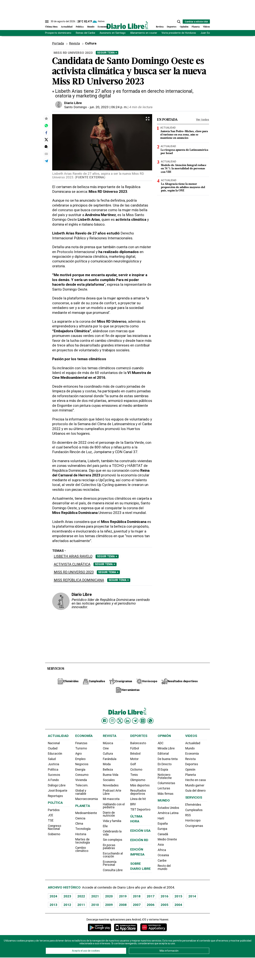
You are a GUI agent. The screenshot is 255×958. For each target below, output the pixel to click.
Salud (52, 759)
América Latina (168, 813)
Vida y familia (112, 821)
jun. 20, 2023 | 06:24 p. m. (109, 107)
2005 (164, 905)
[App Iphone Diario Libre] (126, 927)
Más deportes (140, 785)
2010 (95, 905)
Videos (206, 27)
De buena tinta (168, 759)
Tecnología (83, 829)
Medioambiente (86, 813)
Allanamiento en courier (143, 32)
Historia (80, 834)
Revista (160, 27)
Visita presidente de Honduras (179, 32)
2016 (164, 896)
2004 (178, 905)
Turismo (81, 748)
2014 (192, 896)
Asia (161, 844)
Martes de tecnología (82, 841)
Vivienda (81, 780)
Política (80, 27)
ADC (160, 743)
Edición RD (139, 840)
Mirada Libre (166, 748)
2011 (81, 905)
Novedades (111, 785)
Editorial (163, 753)
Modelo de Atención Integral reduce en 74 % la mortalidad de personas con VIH (183, 168)
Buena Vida (110, 775)
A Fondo (53, 780)
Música (108, 743)
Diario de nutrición (109, 814)
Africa (162, 850)
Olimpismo (137, 780)
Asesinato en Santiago (113, 32)
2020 (109, 896)
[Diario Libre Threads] (143, 721)
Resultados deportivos (138, 792)
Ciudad (52, 748)
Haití (161, 818)
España (163, 823)
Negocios (81, 764)
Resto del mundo (164, 867)
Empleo (80, 759)
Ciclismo (136, 769)
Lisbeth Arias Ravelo (73, 556)
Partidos (54, 810)
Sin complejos (112, 839)
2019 (123, 896)
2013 (53, 905)
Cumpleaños (194, 810)
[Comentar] (46, 146)
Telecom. (81, 785)
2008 (123, 905)
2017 (150, 896)
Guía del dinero (195, 790)
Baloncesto (138, 743)
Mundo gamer (194, 785)
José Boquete (57, 790)
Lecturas (164, 788)
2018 (137, 896)
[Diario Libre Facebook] (104, 721)
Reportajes (55, 796)
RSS (188, 815)
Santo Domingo (75, 107)
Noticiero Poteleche (165, 776)
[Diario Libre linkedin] (127, 721)
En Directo (165, 764)
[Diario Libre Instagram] (112, 720)
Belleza (108, 769)
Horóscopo (193, 820)
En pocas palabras (109, 846)
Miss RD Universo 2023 (74, 572)
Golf (133, 764)
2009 (109, 905)
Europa (162, 829)
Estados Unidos (168, 808)
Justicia (53, 764)
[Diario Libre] (127, 25)
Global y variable (80, 792)
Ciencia (80, 818)
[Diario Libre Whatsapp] (150, 721)
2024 (53, 896)
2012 (67, 905)
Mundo (90, 27)
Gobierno (54, 834)
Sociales (109, 780)
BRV (133, 804)
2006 (150, 905)
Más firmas (165, 793)
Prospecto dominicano (58, 32)
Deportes (171, 27)
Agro (78, 753)
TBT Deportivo (140, 809)
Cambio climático (81, 849)
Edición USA (140, 831)
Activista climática (72, 564)
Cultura (108, 753)
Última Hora (51, 27)
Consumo (81, 775)
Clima (79, 823)
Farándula (109, 759)
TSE (50, 820)
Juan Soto (206, 32)
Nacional (54, 743)
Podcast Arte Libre (112, 792)
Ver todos (202, 119)
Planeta (196, 27)
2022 (81, 896)
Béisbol (135, 753)
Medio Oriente (167, 839)
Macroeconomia (86, 799)
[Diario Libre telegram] (135, 721)
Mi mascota (111, 799)
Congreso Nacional (54, 827)
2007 (137, 905)
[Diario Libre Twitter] (120, 721)
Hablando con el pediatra (114, 806)
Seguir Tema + (107, 52)
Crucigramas (194, 826)
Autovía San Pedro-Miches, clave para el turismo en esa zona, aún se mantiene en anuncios (184, 134)
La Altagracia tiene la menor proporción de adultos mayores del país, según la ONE (183, 187)
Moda (107, 764)
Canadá (163, 834)
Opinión (184, 27)
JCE (50, 815)
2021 (95, 896)
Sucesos (54, 775)
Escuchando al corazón (113, 855)
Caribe (162, 860)
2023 (67, 896)
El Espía (163, 769)
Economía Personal (109, 863)
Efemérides (193, 804)
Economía (103, 27)
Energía (80, 769)
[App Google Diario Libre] (100, 927)
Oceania (163, 855)
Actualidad (67, 27)
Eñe (105, 826)
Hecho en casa (195, 780)
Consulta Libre (113, 870)
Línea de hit (138, 799)
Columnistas (166, 783)
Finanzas (81, 743)
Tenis (134, 775)
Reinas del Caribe (85, 32)
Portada (58, 43)
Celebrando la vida (112, 833)
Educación (55, 753)
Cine (106, 748)
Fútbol (134, 748)
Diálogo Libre (57, 785)
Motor (134, 759)
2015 (178, 896)
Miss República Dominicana (79, 580)
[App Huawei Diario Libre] (153, 927)
